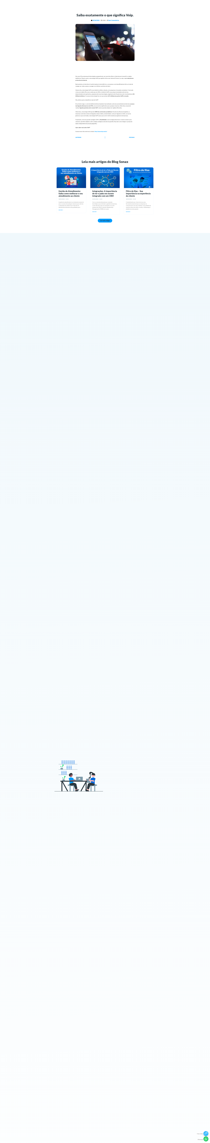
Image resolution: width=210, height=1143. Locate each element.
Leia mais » (61, 210)
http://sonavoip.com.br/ (101, 131)
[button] (105, 220)
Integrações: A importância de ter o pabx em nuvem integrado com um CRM (104, 193)
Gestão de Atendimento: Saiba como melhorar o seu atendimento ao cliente (71, 193)
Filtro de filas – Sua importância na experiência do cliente (138, 193)
